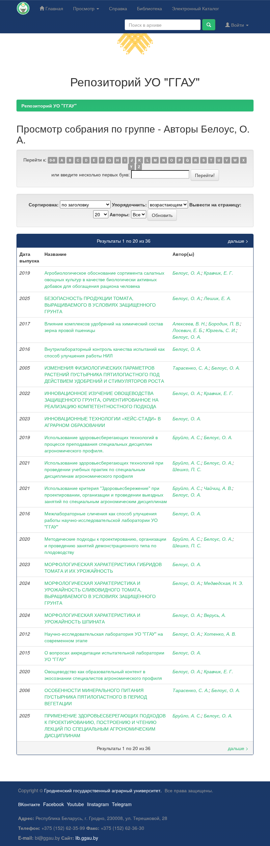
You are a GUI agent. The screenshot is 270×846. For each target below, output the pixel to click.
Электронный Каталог (195, 8)
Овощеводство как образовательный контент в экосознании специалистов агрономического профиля (103, 674)
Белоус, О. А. (187, 272)
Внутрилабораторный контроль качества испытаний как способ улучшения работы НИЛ (104, 352)
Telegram (122, 804)
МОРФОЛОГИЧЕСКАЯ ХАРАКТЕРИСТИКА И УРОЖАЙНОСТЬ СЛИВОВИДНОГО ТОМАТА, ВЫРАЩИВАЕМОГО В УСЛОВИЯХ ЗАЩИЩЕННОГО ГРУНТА (100, 593)
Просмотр (84, 8)
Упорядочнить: (129, 204)
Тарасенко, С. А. (191, 367)
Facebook (53, 804)
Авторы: (120, 214)
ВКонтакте (29, 804)
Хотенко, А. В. (220, 633)
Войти (237, 24)
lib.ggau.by (86, 837)
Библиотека (149, 8)
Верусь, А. (215, 615)
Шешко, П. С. (187, 469)
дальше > (238, 240)
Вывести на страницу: (215, 204)
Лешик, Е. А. (217, 298)
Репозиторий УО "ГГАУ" (49, 105)
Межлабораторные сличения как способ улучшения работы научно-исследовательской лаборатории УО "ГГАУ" (101, 520)
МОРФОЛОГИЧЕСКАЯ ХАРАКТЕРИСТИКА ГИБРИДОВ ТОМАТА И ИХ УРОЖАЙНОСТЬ (103, 567)
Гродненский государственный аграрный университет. (103, 790)
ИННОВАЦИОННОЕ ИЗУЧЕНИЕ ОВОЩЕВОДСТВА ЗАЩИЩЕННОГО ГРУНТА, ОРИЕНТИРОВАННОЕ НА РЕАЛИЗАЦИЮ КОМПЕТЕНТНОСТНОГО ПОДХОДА (101, 399)
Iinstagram (98, 804)
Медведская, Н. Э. (223, 583)
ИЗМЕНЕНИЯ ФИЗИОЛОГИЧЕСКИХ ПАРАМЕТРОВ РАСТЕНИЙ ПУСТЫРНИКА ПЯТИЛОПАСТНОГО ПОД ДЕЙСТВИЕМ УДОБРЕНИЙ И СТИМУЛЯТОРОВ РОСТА (104, 374)
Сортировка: (44, 204)
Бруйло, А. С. (187, 437)
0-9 (52, 160)
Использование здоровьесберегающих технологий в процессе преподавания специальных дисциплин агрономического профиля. (101, 444)
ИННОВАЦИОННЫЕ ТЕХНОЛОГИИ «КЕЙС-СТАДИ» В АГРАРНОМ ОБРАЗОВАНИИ (102, 421)
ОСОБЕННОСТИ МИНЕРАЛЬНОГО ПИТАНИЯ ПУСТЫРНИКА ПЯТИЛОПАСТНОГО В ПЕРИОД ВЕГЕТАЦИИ (95, 697)
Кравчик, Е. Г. (218, 272)
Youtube (75, 804)
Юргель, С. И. (221, 330)
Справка (118, 8)
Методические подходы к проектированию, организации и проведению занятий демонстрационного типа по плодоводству (105, 545)
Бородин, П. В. (224, 323)
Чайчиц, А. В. (218, 488)
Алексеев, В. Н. (189, 323)
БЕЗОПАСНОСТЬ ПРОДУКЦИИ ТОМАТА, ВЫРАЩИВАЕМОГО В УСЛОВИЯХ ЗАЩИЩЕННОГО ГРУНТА (100, 305)
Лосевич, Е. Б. (188, 330)
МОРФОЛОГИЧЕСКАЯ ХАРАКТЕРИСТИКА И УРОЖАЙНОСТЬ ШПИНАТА (92, 618)
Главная (53, 8)
